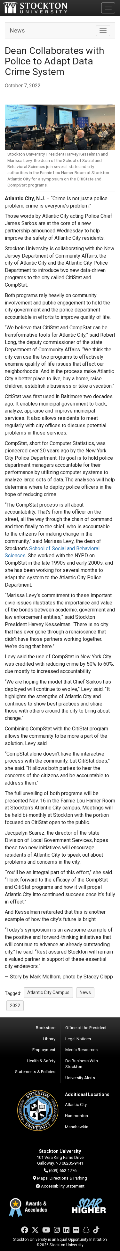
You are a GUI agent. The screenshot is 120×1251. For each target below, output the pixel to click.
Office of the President (86, 1027)
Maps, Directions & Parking (62, 1178)
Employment (43, 1049)
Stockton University (35, 7)
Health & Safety (41, 1060)
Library (49, 1038)
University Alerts (80, 1077)
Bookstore (45, 1027)
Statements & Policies (35, 1071)
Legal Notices (78, 1038)
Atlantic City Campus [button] (48, 992)
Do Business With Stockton (81, 1063)
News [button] (85, 992)
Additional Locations (87, 1094)
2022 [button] (15, 1005)
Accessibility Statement (62, 1186)
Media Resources (81, 1049)
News (17, 30)
